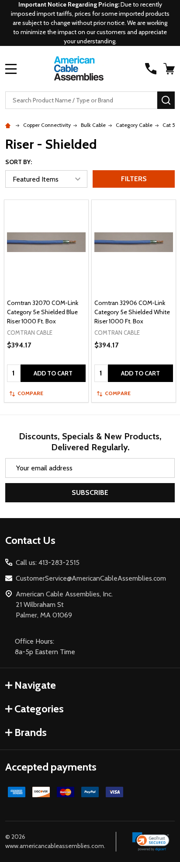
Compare (30, 393)
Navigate (35, 685)
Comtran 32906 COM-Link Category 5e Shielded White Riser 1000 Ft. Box (132, 312)
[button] (151, 841)
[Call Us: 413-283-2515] (151, 69)
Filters (134, 179)
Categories (39, 708)
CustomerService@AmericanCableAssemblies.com (91, 578)
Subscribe (90, 492)
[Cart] (170, 69)
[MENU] (11, 68)
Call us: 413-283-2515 (48, 562)
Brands (30, 732)
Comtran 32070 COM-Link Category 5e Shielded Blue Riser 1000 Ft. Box (42, 312)
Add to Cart (53, 373)
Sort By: (18, 162)
